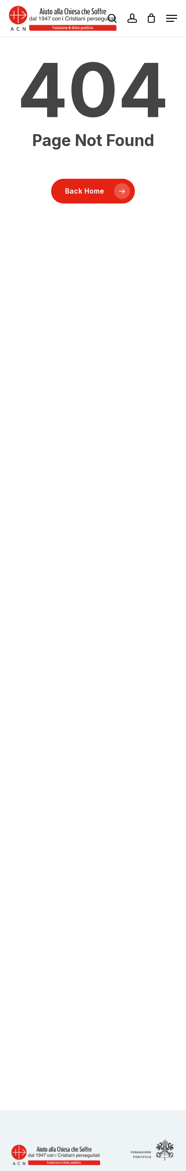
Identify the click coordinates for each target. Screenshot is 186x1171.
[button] (171, 18)
